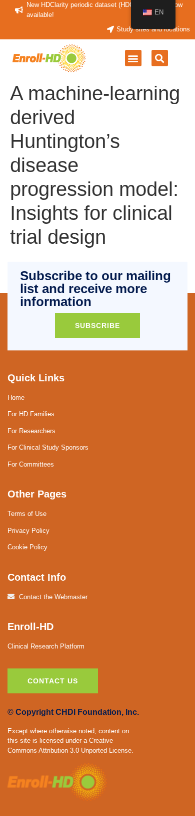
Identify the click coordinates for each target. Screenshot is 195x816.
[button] (133, 58)
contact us (53, 681)
